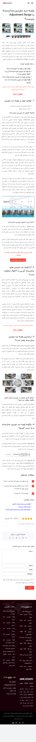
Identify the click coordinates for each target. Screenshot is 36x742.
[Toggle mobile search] (29, 3)
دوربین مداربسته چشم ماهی (25, 346)
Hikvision (30, 694)
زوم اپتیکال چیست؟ (24, 507)
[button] (18, 481)
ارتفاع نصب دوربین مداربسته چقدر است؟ (18, 510)
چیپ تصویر (30, 226)
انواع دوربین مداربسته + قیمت (21, 504)
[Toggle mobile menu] (32, 3)
